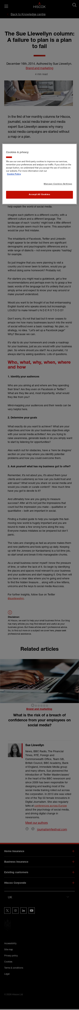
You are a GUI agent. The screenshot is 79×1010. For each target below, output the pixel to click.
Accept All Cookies (39, 195)
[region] (39, 174)
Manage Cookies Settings (58, 184)
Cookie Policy (14, 174)
